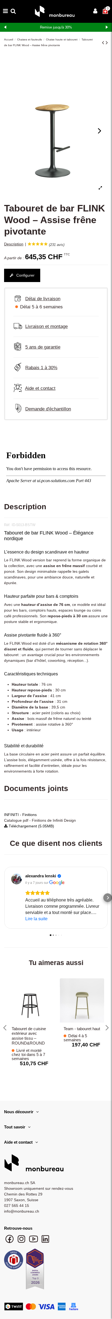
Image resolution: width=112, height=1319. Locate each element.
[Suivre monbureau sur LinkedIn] (45, 1241)
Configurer (25, 275)
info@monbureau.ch (21, 1211)
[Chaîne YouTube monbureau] (34, 1241)
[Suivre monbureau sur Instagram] (22, 1241)
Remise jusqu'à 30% (56, 27)
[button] (4, 897)
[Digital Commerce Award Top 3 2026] (35, 1271)
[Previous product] (104, 42)
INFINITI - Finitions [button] (20, 814)
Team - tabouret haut (82, 1028)
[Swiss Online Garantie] (13, 1261)
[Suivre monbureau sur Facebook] (10, 1241)
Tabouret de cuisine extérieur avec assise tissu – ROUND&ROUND (29, 1036)
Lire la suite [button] (36, 918)
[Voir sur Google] (16, 879)
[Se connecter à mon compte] (95, 11)
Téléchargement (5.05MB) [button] (31, 826)
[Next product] (107, 42)
